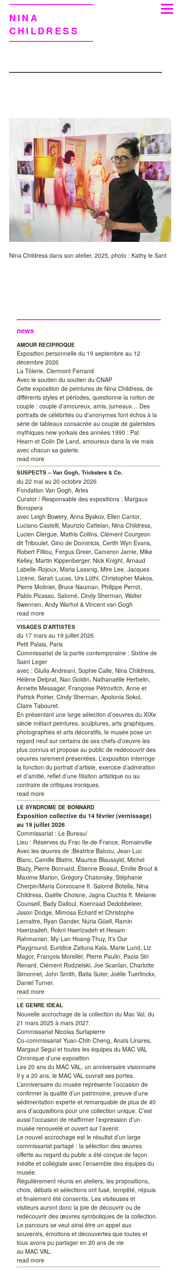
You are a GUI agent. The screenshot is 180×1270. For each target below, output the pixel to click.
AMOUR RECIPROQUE (46, 345)
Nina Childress (44, 24)
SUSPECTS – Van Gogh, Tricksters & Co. (70, 472)
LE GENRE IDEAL (40, 1005)
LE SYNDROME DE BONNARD (55, 807)
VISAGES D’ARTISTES (46, 627)
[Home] (90, 238)
